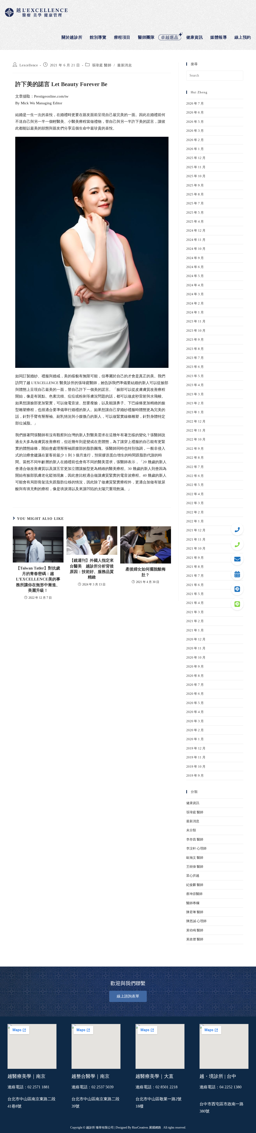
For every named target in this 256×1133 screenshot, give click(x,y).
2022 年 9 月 (195, 448)
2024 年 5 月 (195, 276)
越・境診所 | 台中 (218, 1076)
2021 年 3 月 (195, 612)
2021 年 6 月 (195, 585)
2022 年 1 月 (195, 521)
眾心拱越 (192, 875)
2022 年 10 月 (196, 439)
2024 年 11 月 (196, 240)
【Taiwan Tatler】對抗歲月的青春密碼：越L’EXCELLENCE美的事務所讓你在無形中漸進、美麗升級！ (38, 579)
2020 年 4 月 (195, 712)
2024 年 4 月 (195, 285)
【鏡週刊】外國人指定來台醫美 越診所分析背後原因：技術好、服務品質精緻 (92, 568)
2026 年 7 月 (195, 103)
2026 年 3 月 (195, 131)
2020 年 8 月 (195, 676)
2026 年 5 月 (195, 122)
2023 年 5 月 (195, 376)
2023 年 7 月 (195, 358)
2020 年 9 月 (195, 666)
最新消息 (124, 65)
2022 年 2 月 (195, 512)
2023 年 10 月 (196, 330)
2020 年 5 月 (195, 703)
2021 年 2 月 (195, 621)
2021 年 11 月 (196, 539)
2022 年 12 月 (196, 421)
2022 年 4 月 (195, 494)
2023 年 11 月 (196, 321)
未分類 (191, 830)
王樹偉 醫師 (194, 866)
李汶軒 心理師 (196, 848)
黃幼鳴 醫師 (194, 930)
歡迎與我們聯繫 (128, 983)
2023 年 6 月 (195, 367)
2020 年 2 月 (195, 730)
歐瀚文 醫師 (194, 857)
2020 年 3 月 (195, 721)
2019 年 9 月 (195, 775)
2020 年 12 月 (196, 639)
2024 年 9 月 (195, 258)
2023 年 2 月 (195, 403)
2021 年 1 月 (195, 630)
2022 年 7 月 (195, 467)
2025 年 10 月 (196, 176)
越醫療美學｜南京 (27, 1076)
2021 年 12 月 (196, 530)
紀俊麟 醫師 (194, 885)
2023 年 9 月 (195, 339)
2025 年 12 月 (196, 158)
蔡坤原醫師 (194, 894)
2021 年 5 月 (195, 594)
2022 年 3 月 (195, 503)
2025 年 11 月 (196, 167)
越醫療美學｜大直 (155, 1076)
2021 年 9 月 (195, 558)
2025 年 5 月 (195, 212)
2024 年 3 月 (195, 294)
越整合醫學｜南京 (91, 1076)
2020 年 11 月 (196, 648)
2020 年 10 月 (196, 657)
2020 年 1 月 (195, 739)
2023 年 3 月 (195, 394)
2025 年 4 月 (195, 221)
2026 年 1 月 (195, 149)
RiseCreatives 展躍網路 (146, 1127)
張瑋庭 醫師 (102, 65)
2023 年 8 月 (195, 349)
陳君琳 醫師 (194, 912)
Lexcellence (29, 65)
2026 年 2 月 (195, 140)
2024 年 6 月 (195, 267)
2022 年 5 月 (195, 485)
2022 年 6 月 (195, 476)
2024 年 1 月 (195, 312)
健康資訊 (192, 803)
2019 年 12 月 (196, 748)
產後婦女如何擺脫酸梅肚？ (146, 572)
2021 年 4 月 (195, 603)
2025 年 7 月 (195, 203)
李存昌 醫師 (194, 839)
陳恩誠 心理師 (196, 921)
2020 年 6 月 (195, 694)
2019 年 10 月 (196, 766)
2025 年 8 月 (195, 194)
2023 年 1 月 (195, 412)
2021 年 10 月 (196, 548)
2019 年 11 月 (196, 757)
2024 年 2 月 (195, 303)
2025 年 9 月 (195, 185)
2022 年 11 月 (196, 430)
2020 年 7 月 (195, 685)
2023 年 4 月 (195, 385)
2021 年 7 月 (195, 575)
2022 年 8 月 (195, 457)
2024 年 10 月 (196, 249)
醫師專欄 (192, 903)
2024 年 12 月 (196, 230)
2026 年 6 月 (195, 112)
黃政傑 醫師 (194, 939)
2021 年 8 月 (195, 566)
